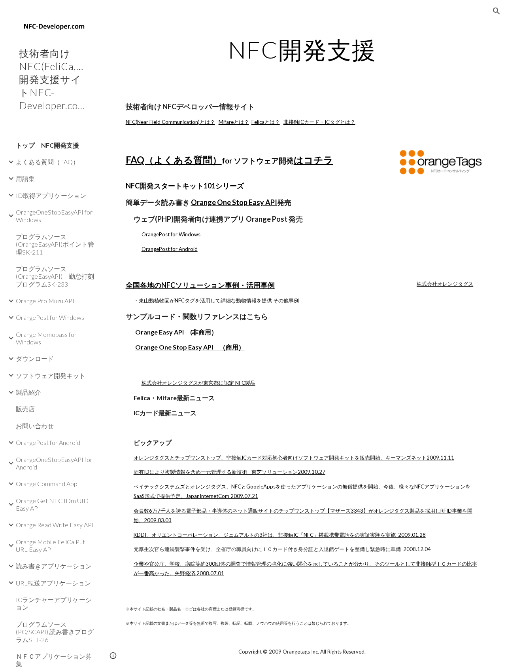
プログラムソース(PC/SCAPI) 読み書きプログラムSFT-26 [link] (55, 631)
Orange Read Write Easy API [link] (55, 524)
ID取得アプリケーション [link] (51, 195)
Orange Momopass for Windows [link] (46, 338)
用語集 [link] (25, 178)
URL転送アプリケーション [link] (53, 583)
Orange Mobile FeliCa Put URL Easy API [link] (50, 545)
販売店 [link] (25, 408)
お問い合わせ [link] (35, 426)
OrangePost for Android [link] (48, 442)
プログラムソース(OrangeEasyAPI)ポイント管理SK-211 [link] (55, 244)
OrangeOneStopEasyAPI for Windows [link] (54, 215)
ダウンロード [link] (35, 358)
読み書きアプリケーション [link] (54, 566)
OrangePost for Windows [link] (50, 317)
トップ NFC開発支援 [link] (47, 145)
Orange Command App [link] (46, 483)
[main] (302, 49)
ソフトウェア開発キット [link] (50, 375)
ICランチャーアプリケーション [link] (54, 603)
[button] (496, 11)
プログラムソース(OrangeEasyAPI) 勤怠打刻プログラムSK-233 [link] (55, 276)
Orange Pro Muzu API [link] (45, 300)
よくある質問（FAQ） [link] (47, 161)
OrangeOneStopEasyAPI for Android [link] (54, 463)
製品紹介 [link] (28, 392)
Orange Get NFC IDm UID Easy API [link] (52, 504)
